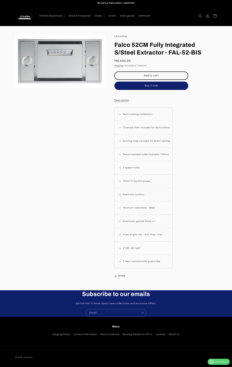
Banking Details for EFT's (137, 334)
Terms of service (109, 334)
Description (121, 100)
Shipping (118, 66)
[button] (52, 15)
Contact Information (85, 334)
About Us (174, 334)
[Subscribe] (142, 313)
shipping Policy (61, 334)
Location (160, 334)
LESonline (28, 357)
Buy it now (151, 85)
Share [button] (121, 276)
